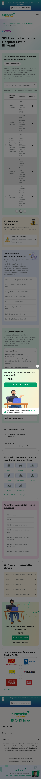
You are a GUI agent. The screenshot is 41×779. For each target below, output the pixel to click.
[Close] (37, 366)
